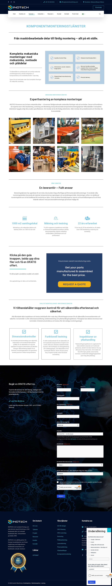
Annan (92, 555)
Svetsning (60, 536)
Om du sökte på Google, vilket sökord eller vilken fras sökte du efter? (74, 470)
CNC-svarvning (61, 533)
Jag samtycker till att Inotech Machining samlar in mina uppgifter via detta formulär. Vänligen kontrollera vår (80, 482)
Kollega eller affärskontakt (97, 544)
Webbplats (93, 552)
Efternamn (83, 386)
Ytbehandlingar (62, 550)
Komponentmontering (64, 554)
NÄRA (109, 530)
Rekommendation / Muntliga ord (99, 547)
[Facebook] (8, 2)
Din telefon (60, 413)
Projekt (35, 533)
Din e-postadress (64, 404)
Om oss (35, 526)
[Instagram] (11, 2)
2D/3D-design (61, 526)
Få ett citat (98, 7)
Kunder (35, 540)
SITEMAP (36, 555)
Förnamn (59, 386)
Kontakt (35, 544)
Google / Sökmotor (95, 539)
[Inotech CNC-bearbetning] (18, 7)
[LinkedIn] (14, 2)
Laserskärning (61, 543)
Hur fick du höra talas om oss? (68, 461)
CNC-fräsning (61, 529)
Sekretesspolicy (36, 583)
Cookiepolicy (27, 583)
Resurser (35, 536)
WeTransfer (73, 439)
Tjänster (35, 529)
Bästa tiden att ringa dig (63, 422)
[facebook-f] (82, 555)
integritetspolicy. (76, 483)
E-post (92, 542)
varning (43, 583)
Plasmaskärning (62, 547)
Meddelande (63, 444)
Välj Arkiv (59, 431)
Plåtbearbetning (62, 540)
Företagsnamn (60, 395)
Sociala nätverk (94, 550)
